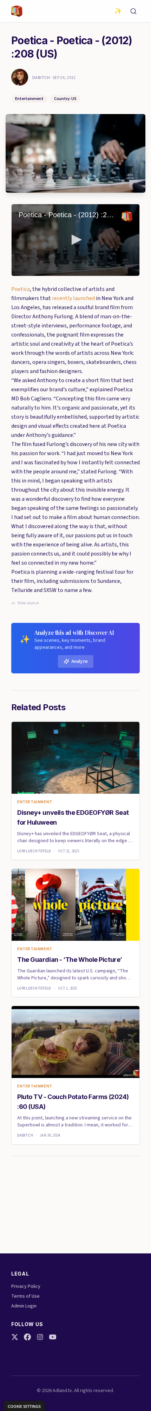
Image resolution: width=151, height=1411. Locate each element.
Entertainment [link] (34, 802)
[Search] (133, 11)
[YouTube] (52, 1336)
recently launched (73, 298)
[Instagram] (40, 1336)
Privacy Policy (25, 1286)
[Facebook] (27, 1336)
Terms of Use (25, 1296)
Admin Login (24, 1306)
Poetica (20, 289)
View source (28, 603)
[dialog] (24, 1406)
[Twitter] (14, 1336)
